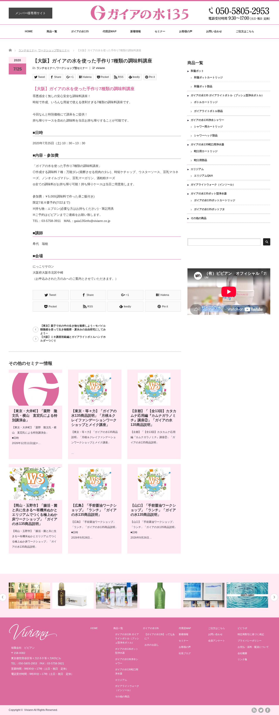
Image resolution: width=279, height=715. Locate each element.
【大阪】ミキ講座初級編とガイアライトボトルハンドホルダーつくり (73, 338)
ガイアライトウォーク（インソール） (213, 184)
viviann (100, 68)
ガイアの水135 (80, 31)
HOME (29, 31)
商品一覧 (52, 31)
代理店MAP (109, 31)
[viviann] (139, 17)
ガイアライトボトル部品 (208, 111)
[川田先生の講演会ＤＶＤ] (248, 595)
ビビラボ (242, 628)
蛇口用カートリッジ (206, 151)
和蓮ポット (197, 70)
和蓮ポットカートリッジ (208, 77)
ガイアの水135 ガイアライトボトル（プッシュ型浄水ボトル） (227, 95)
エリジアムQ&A (203, 175)
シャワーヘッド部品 (206, 135)
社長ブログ (185, 653)
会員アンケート (216, 640)
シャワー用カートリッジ (208, 126)
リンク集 (242, 659)
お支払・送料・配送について (253, 647)
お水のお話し (152, 644)
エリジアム (197, 169)
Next (274, 597)
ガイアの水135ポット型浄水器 (209, 193)
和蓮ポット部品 (203, 86)
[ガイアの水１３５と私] (204, 595)
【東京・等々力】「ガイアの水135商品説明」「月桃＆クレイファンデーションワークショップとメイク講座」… (94, 442)
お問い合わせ (214, 31)
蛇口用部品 (200, 160)
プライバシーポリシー (250, 640)
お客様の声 (185, 31)
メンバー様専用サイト (30, 13)
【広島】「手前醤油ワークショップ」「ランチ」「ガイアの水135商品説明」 (94, 510)
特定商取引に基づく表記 (251, 634)
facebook (267, 710)
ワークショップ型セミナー (54, 50)
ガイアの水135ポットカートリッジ (214, 200)
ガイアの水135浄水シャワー (207, 120)
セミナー (160, 31)
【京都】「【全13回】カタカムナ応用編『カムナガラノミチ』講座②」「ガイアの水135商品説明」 (153, 437)
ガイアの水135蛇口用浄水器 (207, 144)
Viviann (28, 710)
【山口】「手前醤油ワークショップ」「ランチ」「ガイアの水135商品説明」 (153, 510)
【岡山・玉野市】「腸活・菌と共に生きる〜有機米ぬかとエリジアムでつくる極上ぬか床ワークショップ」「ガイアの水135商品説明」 (34, 515)
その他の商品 (198, 218)
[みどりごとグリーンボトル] (161, 596)
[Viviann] (33, 639)
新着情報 (135, 31)
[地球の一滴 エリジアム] (73, 596)
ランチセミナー (28, 50)
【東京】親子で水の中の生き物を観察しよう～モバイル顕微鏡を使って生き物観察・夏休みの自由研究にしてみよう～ (73, 329)
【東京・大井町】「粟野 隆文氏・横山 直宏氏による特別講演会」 (34, 415)
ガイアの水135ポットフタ (209, 209)
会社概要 (242, 653)
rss (254, 710)
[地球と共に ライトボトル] (117, 596)
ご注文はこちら (245, 31)
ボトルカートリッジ (206, 102)
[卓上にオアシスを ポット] (30, 596)
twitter (261, 710)
